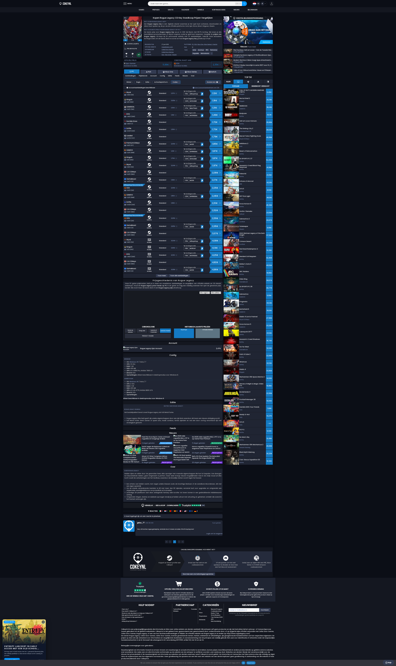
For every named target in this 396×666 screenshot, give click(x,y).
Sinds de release (130, 331)
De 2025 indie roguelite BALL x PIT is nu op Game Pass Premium (206, 438)
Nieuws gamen (167, 462)
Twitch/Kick (177, 609)
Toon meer (162, 276)
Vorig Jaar (142, 331)
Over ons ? (125, 609)
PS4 (195, 44)
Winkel (128, 82)
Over (192, 76)
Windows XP (133, 362)
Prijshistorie (143, 76)
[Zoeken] (244, 3)
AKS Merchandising (216, 620)
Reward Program (216, 609)
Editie (170, 76)
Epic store (168, 55)
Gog (163, 55)
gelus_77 (141, 523)
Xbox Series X (208, 44)
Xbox (200, 613)
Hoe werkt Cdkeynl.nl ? (129, 611)
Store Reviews (215, 615)
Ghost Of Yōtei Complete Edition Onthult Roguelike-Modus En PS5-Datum (155, 458)
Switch (215, 44)
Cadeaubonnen (216, 611)
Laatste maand (165, 331)
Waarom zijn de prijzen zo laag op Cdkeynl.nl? (137, 613)
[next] (140, 40)
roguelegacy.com (167, 47)
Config (162, 76)
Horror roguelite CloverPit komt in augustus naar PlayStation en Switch (206, 448)
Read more (251, 663)
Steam (174, 55)
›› (182, 542)
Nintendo (202, 620)
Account (153, 76)
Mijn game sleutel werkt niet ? (132, 615)
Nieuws (185, 76)
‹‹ (166, 542)
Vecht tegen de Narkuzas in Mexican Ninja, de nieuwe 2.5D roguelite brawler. (156, 448)
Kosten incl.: (211, 82)
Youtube (194, 609)
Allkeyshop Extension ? (129, 621)
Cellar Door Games (168, 49)
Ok (243, 663)
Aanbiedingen (130, 76)
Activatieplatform (161, 82)
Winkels (175, 611)
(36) (203, 505)
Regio (138, 82)
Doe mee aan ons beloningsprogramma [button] (198, 574)
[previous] (125, 40)
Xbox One (200, 44)
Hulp (389, 662)
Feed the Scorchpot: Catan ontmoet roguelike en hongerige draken (156, 438)
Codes (175, 82)
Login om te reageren (214, 534)
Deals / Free (215, 613)
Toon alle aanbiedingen (179, 276)
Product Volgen (147, 336)
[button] (271, 3)
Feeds (177, 76)
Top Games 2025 (217, 617)
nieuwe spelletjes (166, 443)
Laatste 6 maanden (154, 331)
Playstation (203, 616)
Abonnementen (217, 443)
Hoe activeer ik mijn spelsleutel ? (133, 617)
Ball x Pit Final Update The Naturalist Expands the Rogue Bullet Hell (206, 457)
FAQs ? (124, 619)
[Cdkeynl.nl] (65, 3)
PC (200, 609)
